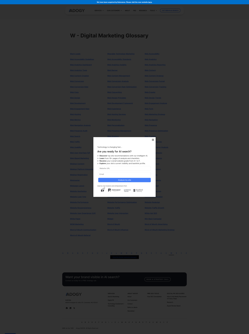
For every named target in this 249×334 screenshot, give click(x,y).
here (150, 2)
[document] (124, 167)
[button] (153, 140)
